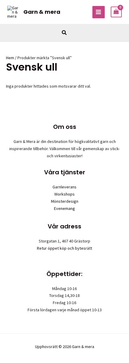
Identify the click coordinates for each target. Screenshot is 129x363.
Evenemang (64, 208)
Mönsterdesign (64, 201)
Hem (10, 57)
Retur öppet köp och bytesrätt (64, 248)
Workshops (64, 194)
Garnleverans (64, 187)
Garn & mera (41, 12)
